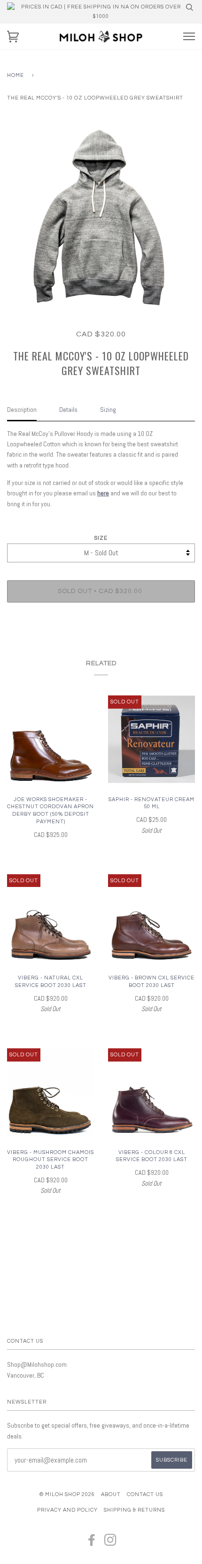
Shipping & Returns (134, 1510)
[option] (101, 218)
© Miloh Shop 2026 (67, 1494)
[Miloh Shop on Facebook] (91, 1543)
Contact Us (145, 1494)
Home (15, 75)
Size (101, 538)
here (103, 493)
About (111, 1494)
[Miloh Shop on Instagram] (110, 1543)
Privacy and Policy (67, 1510)
